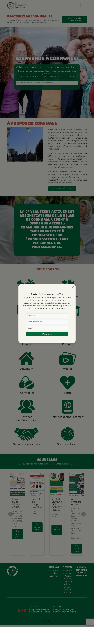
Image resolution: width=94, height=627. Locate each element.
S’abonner (47, 334)
